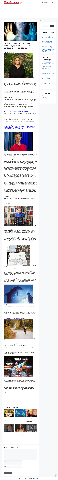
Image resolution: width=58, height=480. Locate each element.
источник (35, 406)
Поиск (52, 25)
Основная (6, 439)
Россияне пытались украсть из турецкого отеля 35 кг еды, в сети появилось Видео (18, 441)
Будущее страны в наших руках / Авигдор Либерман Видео (47, 78)
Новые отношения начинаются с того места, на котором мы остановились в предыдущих (48, 38)
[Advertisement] (29, 12)
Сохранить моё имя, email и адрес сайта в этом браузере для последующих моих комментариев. (20, 469)
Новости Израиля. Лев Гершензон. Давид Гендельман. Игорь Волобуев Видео (48, 73)
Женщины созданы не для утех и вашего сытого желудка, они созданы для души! (48, 50)
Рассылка (51, 2)
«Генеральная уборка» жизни (9, 440)
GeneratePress (36, 478)
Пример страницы (45, 2)
